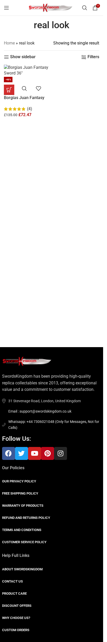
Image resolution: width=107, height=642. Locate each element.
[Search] (84, 8)
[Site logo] (51, 7)
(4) (29, 108)
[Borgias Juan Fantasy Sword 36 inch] (27, 70)
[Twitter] (21, 453)
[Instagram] (60, 453)
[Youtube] (34, 453)
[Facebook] (8, 453)
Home (9, 43)
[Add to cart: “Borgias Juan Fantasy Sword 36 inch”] (9, 90)
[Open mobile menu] (6, 8)
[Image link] (28, 361)
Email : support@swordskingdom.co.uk (39, 411)
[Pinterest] (47, 453)
